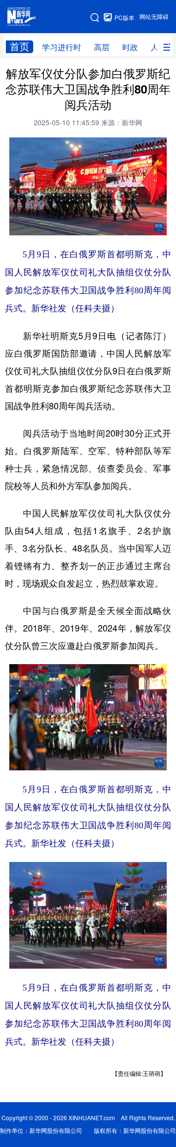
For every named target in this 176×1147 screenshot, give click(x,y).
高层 (102, 47)
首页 (19, 46)
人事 (158, 47)
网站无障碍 (154, 17)
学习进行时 (61, 47)
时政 (130, 47)
